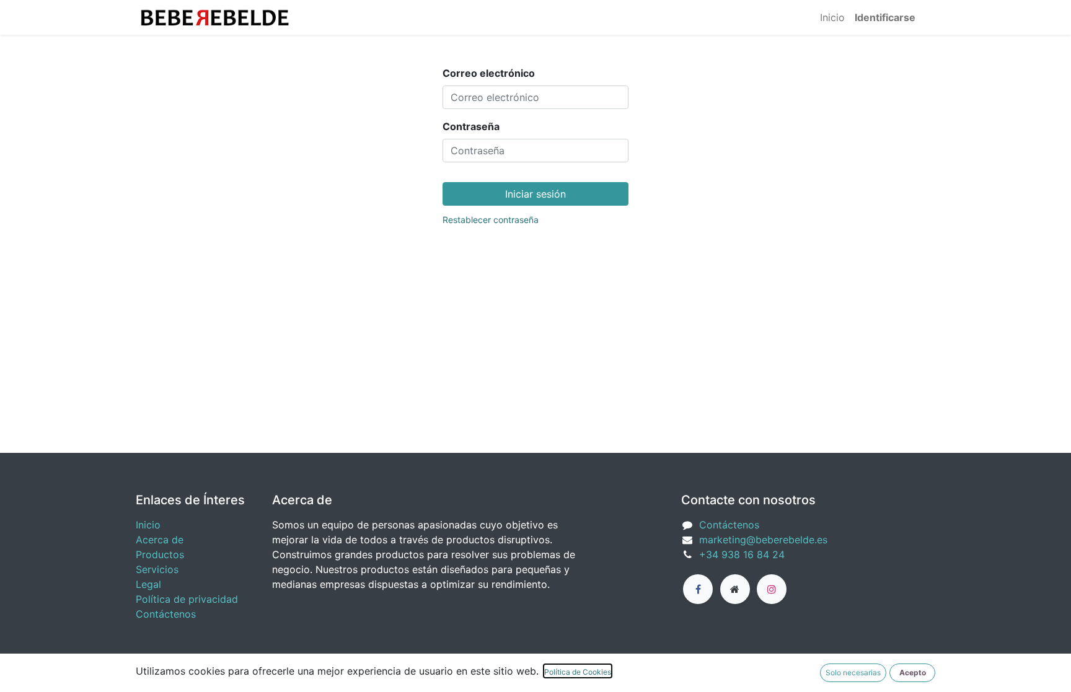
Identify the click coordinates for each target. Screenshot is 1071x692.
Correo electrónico (489, 73)
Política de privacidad (187, 599)
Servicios (157, 569)
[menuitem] (832, 17)
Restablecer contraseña (491, 219)
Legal (148, 584)
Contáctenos (166, 614)
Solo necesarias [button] (853, 672)
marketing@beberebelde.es (763, 539)
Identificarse (885, 17)
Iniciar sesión (535, 194)
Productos (160, 554)
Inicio (148, 525)
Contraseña (471, 126)
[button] (912, 673)
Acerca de (159, 539)
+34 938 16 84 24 (742, 554)
